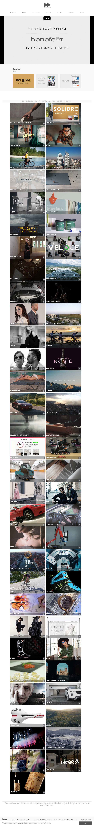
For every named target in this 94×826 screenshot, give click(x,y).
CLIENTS (48, 12)
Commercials (51, 101)
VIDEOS (24, 12)
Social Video (37, 101)
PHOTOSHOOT (36, 12)
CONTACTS (71, 12)
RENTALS (59, 12)
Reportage (44, 101)
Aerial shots (59, 101)
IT (81, 819)
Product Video (67, 101)
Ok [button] (85, 823)
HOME (82, 12)
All (23, 101)
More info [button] (48, 823)
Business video (29, 101)
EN (83, 819)
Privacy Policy (88, 819)
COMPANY (13, 12)
